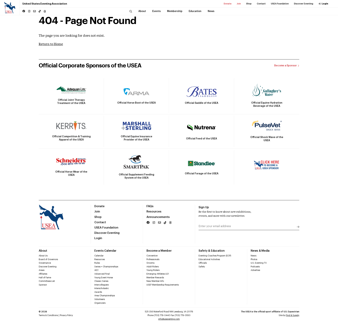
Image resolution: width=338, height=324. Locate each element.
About (43, 250)
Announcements (158, 217)
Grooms (150, 263)
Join (239, 4)
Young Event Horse (103, 278)
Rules (97, 263)
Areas (41, 270)
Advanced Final (102, 274)
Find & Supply (292, 315)
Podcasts (255, 267)
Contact (261, 4)
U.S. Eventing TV (259, 263)
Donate (227, 4)
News (253, 256)
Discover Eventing (303, 4)
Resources (153, 211)
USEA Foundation (280, 4)
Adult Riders (152, 267)
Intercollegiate (101, 285)
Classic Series (101, 281)
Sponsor (43, 285)
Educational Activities (209, 259)
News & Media (260, 250)
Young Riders (152, 270)
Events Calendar (105, 250)
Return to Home (51, 44)
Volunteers (99, 299)
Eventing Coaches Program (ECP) (215, 256)
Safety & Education (212, 250)
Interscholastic (101, 288)
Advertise (255, 270)
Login (325, 4)
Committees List (47, 281)
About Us (43, 256)
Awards (98, 292)
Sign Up (204, 207)
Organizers (99, 303)
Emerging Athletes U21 (157, 274)
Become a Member (158, 250)
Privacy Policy (66, 315)
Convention (152, 256)
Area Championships (104, 296)
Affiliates (43, 274)
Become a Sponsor (285, 65)
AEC (96, 270)
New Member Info (155, 281)
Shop (249, 4)
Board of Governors (48, 259)
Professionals (152, 259)
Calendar (99, 256)
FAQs (150, 206)
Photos (254, 259)
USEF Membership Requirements (162, 285)
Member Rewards (155, 278)
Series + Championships (106, 267)
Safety (202, 267)
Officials (203, 263)
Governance (45, 263)
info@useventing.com (169, 319)
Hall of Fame (45, 278)
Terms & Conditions (48, 315)
